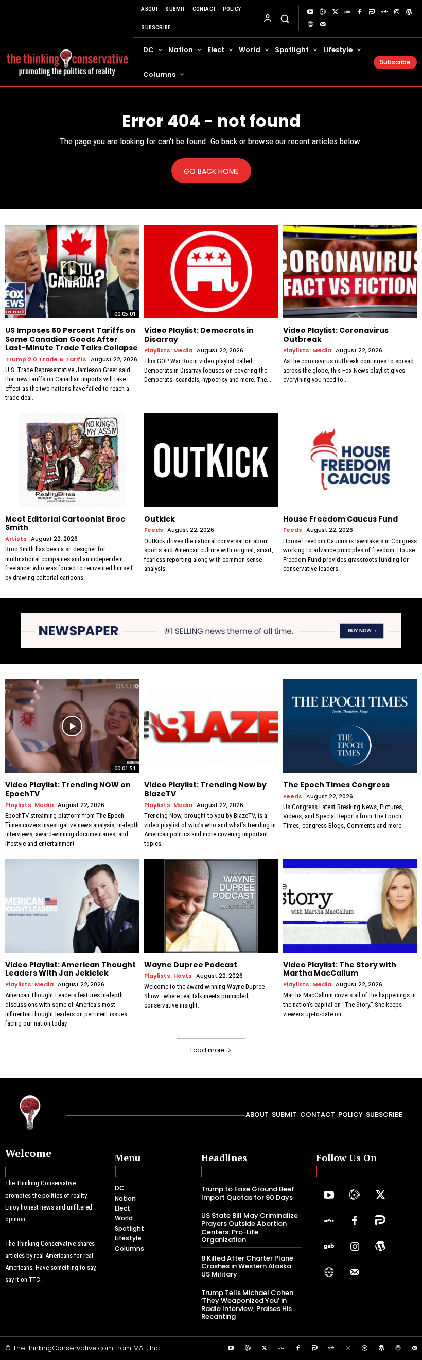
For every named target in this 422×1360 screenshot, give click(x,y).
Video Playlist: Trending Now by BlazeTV (205, 789)
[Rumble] (322, 12)
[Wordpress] (409, 12)
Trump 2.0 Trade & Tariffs (45, 359)
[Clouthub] (365, 1348)
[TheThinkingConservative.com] (67, 58)
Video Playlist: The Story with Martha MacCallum (339, 969)
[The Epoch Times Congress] (350, 726)
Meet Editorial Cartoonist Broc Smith (65, 523)
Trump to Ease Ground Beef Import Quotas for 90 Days (247, 1193)
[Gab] (384, 12)
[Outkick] (211, 460)
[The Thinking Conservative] (30, 1112)
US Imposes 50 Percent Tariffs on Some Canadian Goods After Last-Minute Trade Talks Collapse (71, 339)
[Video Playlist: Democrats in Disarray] (211, 271)
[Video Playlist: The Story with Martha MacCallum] (350, 906)
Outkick (159, 519)
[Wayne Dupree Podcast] (211, 906)
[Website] (310, 25)
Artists (16, 538)
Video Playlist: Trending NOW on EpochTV (68, 789)
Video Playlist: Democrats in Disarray (199, 334)
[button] (284, 18)
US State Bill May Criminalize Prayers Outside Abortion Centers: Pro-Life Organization (249, 1228)
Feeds (153, 530)
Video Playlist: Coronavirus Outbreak (336, 334)
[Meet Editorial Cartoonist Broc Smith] (72, 460)
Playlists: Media (168, 350)
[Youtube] (310, 12)
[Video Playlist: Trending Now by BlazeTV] (211, 726)
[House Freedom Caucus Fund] (350, 460)
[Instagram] (397, 12)
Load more (207, 1050)
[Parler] (372, 12)
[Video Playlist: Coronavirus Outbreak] (350, 271)
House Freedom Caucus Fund (340, 519)
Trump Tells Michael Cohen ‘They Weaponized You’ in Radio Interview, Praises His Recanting (247, 1305)
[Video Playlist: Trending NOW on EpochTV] (72, 726)
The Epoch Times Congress (336, 785)
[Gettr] (347, 12)
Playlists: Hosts (168, 975)
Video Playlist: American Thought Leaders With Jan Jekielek (70, 969)
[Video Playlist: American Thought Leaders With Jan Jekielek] (72, 906)
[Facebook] (360, 12)
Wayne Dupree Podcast (190, 965)
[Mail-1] (322, 25)
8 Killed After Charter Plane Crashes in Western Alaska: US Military (247, 1266)
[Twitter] (335, 12)
